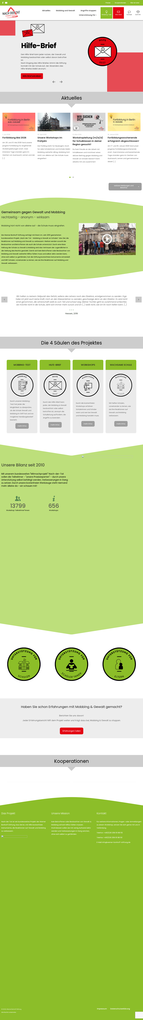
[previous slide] (4, 299)
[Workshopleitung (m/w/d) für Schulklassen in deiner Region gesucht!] (89, 122)
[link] (107, 239)
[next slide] (139, 299)
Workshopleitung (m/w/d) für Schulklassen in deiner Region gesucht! (88, 141)
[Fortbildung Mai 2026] (18, 122)
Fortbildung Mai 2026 (14, 137)
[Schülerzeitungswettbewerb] (39, 778)
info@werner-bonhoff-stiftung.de (116, 842)
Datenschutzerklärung (120, 1009)
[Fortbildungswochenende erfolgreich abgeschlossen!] (124, 122)
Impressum (102, 1009)
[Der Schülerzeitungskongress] (104, 778)
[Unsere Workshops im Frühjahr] (54, 122)
